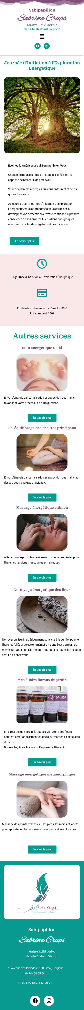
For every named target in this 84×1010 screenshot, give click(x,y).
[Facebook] (37, 46)
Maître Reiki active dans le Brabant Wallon (42, 27)
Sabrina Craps (42, 18)
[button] (42, 36)
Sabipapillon (42, 10)
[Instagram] (47, 46)
